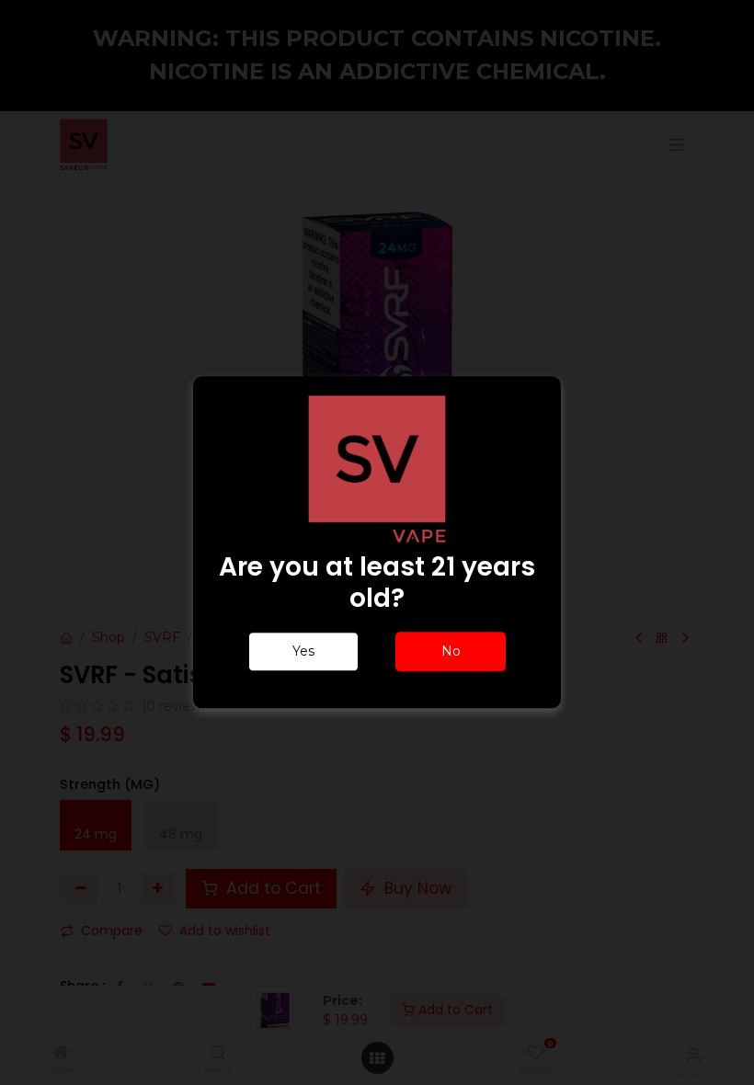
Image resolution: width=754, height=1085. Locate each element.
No (451, 652)
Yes (303, 652)
